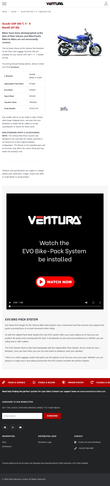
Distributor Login (45, 442)
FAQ (4, 442)
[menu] (4, 4)
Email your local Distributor (89, 442)
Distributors (7, 446)
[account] (106, 3)
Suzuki (13, 12)
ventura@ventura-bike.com (93, 391)
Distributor (15, 67)
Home (4, 12)
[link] (5, 427)
